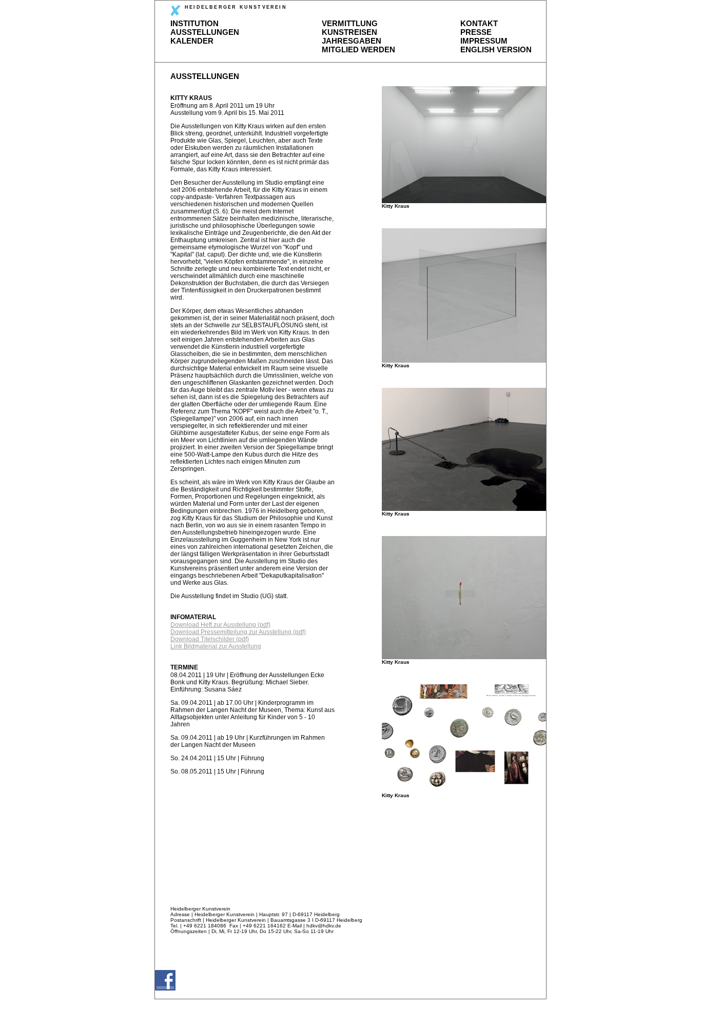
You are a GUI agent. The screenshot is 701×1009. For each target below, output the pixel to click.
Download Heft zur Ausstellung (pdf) (220, 624)
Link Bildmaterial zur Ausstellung (215, 646)
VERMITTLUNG (350, 23)
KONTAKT (479, 23)
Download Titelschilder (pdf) (209, 639)
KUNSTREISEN (349, 32)
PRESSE (476, 32)
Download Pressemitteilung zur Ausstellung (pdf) (238, 632)
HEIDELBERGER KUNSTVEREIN (236, 7)
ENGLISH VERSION (496, 49)
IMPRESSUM (484, 40)
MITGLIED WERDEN (358, 49)
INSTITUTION (194, 23)
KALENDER (191, 40)
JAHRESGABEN (351, 40)
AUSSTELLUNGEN (204, 32)
